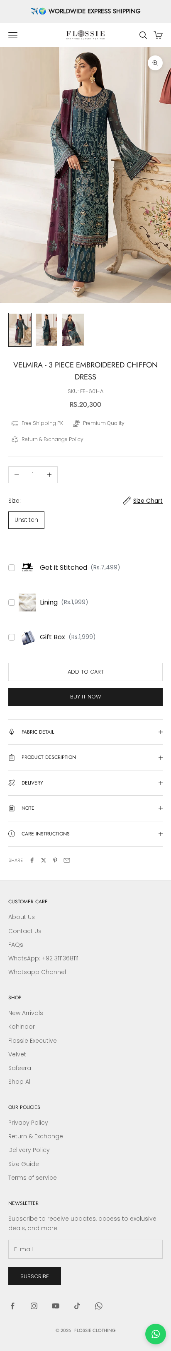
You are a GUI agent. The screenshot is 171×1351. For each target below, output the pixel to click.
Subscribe (34, 1276)
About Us (21, 917)
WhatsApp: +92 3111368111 (43, 958)
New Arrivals (25, 1013)
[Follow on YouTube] (55, 1306)
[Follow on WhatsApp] (99, 1306)
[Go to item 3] (73, 330)
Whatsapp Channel (37, 972)
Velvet (17, 1054)
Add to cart (86, 672)
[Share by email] (67, 860)
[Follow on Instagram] (34, 1306)
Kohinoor (21, 1026)
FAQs (15, 945)
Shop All (20, 1081)
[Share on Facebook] (32, 860)
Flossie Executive (32, 1041)
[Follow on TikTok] (77, 1306)
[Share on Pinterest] (55, 860)
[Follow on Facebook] (12, 1306)
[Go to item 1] (20, 330)
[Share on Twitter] (43, 860)
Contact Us (25, 931)
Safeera (19, 1068)
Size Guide (23, 1164)
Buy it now (85, 697)
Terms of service (32, 1177)
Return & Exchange (35, 1136)
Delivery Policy (29, 1150)
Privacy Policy (28, 1122)
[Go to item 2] (46, 330)
